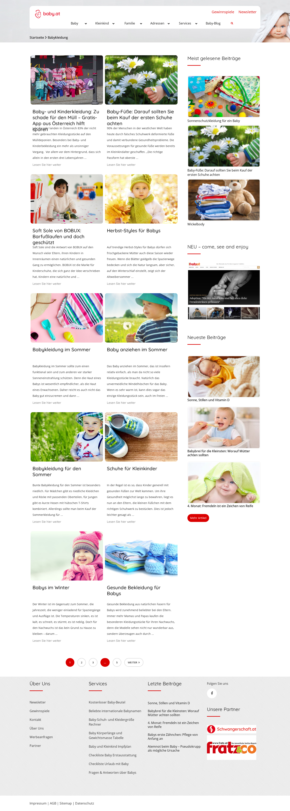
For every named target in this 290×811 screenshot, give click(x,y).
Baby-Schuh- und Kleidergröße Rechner (111, 722)
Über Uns (37, 728)
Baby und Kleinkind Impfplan (110, 746)
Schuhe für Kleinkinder (132, 468)
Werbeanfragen (41, 737)
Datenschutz (84, 803)
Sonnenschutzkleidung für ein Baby (213, 121)
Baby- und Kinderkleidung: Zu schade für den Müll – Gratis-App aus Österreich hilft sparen (66, 120)
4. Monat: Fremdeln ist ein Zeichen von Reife (220, 506)
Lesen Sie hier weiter (47, 165)
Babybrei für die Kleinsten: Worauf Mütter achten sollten (218, 453)
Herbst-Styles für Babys (133, 230)
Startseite (37, 37)
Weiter (132, 662)
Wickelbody (195, 224)
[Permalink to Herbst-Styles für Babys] (141, 222)
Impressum (38, 803)
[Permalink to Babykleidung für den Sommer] (67, 460)
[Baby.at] (47, 12)
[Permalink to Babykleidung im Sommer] (67, 341)
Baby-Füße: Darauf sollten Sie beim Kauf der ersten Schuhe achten (140, 117)
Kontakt (35, 719)
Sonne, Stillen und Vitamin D (208, 400)
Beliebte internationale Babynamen (115, 711)
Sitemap (66, 803)
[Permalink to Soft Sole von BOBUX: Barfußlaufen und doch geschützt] (67, 222)
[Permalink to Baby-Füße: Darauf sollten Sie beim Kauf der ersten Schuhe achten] (141, 103)
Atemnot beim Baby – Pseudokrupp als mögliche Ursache (174, 748)
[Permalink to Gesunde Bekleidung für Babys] (141, 579)
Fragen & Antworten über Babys (112, 772)
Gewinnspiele (223, 11)
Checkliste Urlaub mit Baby (109, 764)
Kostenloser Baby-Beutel (107, 702)
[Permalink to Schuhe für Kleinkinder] (141, 460)
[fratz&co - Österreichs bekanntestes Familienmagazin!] (231, 759)
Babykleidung (58, 37)
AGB (53, 803)
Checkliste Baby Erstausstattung (113, 755)
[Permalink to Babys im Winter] (67, 579)
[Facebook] (212, 693)
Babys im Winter (51, 587)
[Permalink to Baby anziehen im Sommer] (141, 341)
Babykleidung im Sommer (62, 349)
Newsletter (247, 11)
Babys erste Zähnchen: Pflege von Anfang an (173, 736)
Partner (35, 746)
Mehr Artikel (198, 518)
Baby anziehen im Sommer (137, 349)
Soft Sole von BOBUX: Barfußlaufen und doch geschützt (58, 236)
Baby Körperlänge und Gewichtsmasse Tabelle (106, 735)
